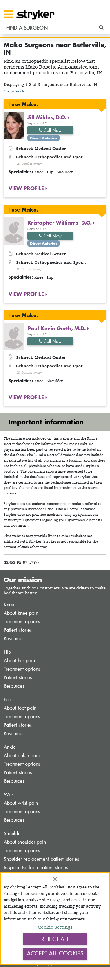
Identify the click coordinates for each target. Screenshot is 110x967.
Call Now (52, 130)
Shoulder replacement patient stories (41, 859)
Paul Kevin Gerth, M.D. (57, 328)
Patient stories (18, 630)
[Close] (55, 879)
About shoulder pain (25, 842)
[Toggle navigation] (8, 14)
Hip (7, 652)
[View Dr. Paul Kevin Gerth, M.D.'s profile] (14, 336)
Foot (8, 699)
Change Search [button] (14, 91)
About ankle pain (22, 755)
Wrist (9, 794)
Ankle (10, 747)
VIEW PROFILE (27, 188)
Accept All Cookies (55, 953)
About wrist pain (21, 803)
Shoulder (13, 833)
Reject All (55, 939)
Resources (14, 638)
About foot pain (20, 708)
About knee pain (21, 613)
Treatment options (22, 621)
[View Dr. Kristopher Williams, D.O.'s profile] (14, 231)
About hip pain (19, 660)
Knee (9, 604)
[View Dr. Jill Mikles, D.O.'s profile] (14, 125)
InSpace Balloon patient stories (36, 867)
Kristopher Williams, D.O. (60, 222)
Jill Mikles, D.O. (48, 117)
